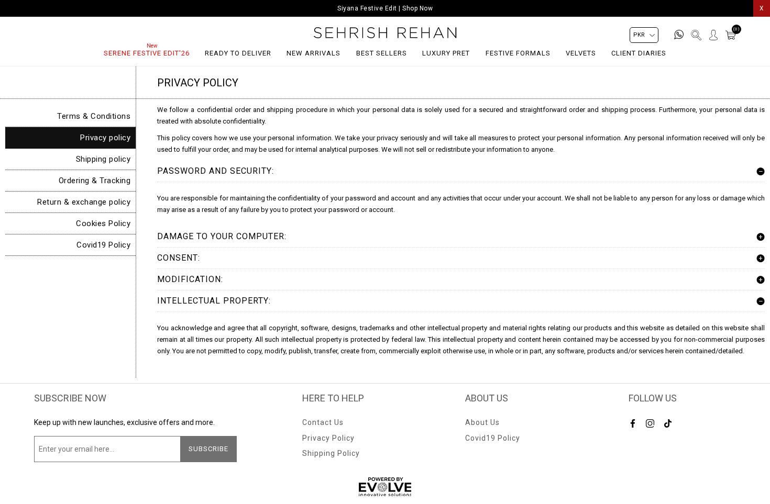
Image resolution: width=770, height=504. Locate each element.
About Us (482, 422)
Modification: (190, 279)
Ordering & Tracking (95, 180)
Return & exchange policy (83, 202)
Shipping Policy (331, 453)
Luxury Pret (446, 53)
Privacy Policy (328, 438)
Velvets (581, 53)
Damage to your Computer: (222, 236)
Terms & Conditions (93, 116)
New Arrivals (313, 53)
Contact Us (323, 422)
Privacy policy (105, 137)
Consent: (178, 258)
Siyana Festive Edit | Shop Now (385, 8)
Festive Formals (518, 53)
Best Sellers (381, 53)
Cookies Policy (103, 223)
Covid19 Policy (103, 245)
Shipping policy (103, 159)
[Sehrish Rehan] (385, 32)
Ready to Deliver (238, 53)
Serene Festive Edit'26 (147, 53)
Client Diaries (638, 53)
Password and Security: (215, 171)
